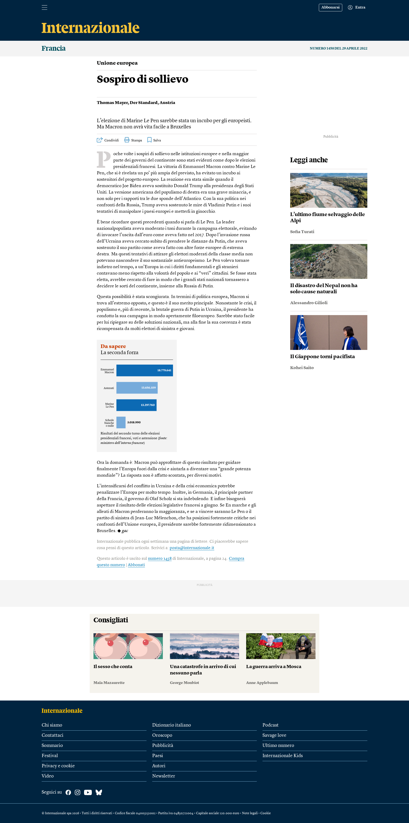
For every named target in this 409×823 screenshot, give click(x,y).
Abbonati (136, 565)
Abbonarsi (330, 7)
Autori (158, 766)
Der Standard (144, 103)
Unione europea (117, 63)
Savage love (274, 735)
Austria (167, 103)
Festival (50, 756)
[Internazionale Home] (63, 710)
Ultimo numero (278, 745)
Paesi (157, 756)
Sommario (52, 745)
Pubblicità (162, 745)
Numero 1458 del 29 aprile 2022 (338, 48)
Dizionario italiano (171, 725)
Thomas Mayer (112, 103)
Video (48, 776)
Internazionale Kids (282, 756)
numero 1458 (160, 558)
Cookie (265, 813)
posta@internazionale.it (192, 548)
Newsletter (163, 776)
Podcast (270, 725)
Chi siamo (52, 725)
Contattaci (52, 735)
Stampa (136, 140)
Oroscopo (162, 735)
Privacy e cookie (58, 766)
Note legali (250, 813)
